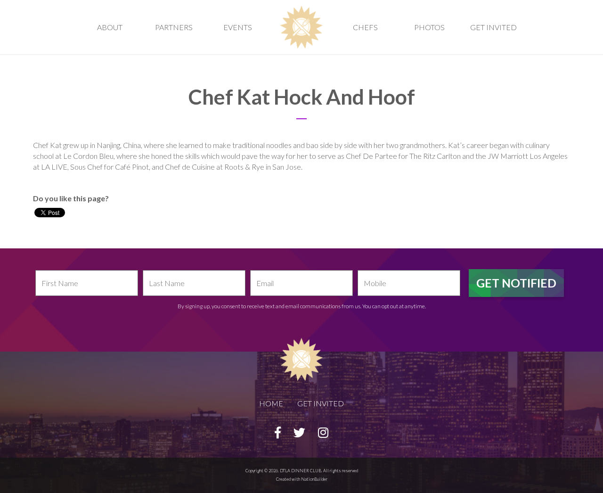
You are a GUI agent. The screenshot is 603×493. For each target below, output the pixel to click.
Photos (429, 27)
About (109, 27)
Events (237, 27)
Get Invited (493, 27)
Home (271, 403)
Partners (174, 27)
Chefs (365, 27)
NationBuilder (314, 479)
